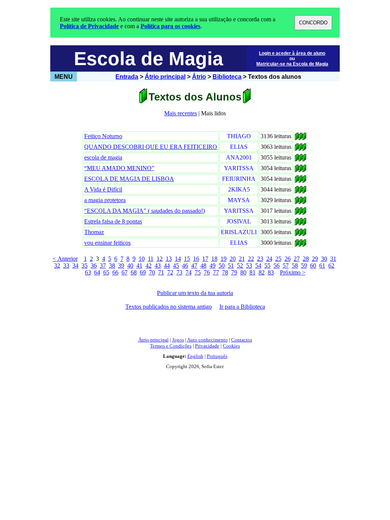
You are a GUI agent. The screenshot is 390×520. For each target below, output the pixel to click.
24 (269, 258)
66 (115, 272)
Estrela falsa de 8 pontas (113, 221)
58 (295, 265)
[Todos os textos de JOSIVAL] (297, 223)
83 (271, 272)
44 (167, 265)
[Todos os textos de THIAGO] (297, 138)
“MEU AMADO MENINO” (119, 168)
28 (306, 258)
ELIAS (239, 147)
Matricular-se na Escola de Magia (292, 64)
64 (97, 272)
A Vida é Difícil (103, 189)
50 (222, 265)
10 (142, 258)
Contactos (241, 340)
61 (322, 265)
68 (134, 272)
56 (276, 265)
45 (176, 265)
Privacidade (207, 346)
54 (258, 265)
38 (112, 265)
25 (278, 258)
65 (106, 272)
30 (324, 258)
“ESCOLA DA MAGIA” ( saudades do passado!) (144, 210)
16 (196, 258)
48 (203, 265)
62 (331, 265)
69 (143, 272)
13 (169, 258)
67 (124, 272)
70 (152, 272)
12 (160, 258)
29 (315, 258)
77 (216, 272)
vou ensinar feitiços (107, 242)
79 (234, 272)
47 (194, 265)
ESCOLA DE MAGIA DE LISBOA (129, 178)
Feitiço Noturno (103, 136)
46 (185, 265)
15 (187, 258)
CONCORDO (313, 23)
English (195, 356)
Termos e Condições (171, 346)
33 (66, 265)
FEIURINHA (239, 178)
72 (170, 272)
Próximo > (292, 272)
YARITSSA (239, 168)
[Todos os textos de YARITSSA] (297, 170)
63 (88, 272)
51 (231, 265)
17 (205, 258)
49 (212, 265)
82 (262, 272)
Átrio (199, 76)
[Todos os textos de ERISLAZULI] (297, 234)
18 (214, 258)
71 (161, 272)
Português (217, 356)
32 (57, 265)
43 (158, 265)
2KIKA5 (239, 189)
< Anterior (65, 258)
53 (249, 265)
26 (288, 258)
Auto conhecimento (207, 340)
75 (198, 272)
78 (225, 272)
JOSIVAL (239, 221)
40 (130, 265)
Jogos (178, 340)
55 (267, 265)
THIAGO (239, 136)
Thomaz (94, 232)
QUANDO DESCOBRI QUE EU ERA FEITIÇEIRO (150, 147)
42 (148, 265)
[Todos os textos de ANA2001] (297, 159)
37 (103, 265)
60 (313, 265)
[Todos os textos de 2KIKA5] (297, 191)
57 (286, 265)
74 (188, 272)
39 (121, 265)
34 (75, 265)
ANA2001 (239, 157)
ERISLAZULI (239, 232)
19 (224, 258)
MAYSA (239, 200)
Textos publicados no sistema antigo (168, 306)
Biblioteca (227, 76)
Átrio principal (165, 76)
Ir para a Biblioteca (242, 306)
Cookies (231, 346)
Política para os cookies (170, 26)
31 (333, 258)
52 (240, 265)
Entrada (126, 76)
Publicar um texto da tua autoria (195, 293)
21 (242, 258)
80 (243, 272)
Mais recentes (180, 113)
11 (150, 258)
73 (179, 272)
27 (297, 258)
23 (260, 258)
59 (304, 265)
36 (94, 265)
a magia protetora (105, 200)
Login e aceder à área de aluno (292, 53)
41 (139, 265)
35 (85, 265)
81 (252, 272)
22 (251, 258)
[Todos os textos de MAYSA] (297, 202)
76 (207, 272)
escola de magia (103, 157)
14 (178, 258)
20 (233, 258)
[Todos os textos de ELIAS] (297, 148)
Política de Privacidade (89, 26)
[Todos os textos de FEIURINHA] (297, 180)
